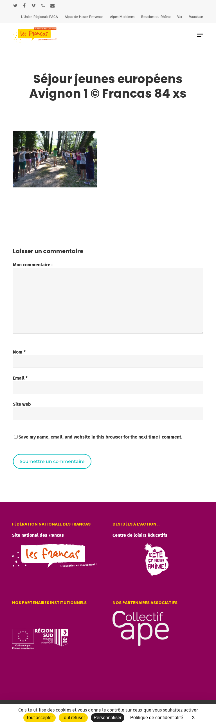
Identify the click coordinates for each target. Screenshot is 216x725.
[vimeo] (33, 6)
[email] (52, 6)
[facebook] (24, 6)
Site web (22, 404)
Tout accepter (39, 717)
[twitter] (15, 6)
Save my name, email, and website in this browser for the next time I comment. (100, 437)
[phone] (43, 6)
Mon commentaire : (33, 264)
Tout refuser (73, 717)
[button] (200, 35)
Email (20, 378)
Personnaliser (108, 717)
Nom (19, 352)
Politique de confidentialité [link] (156, 717)
